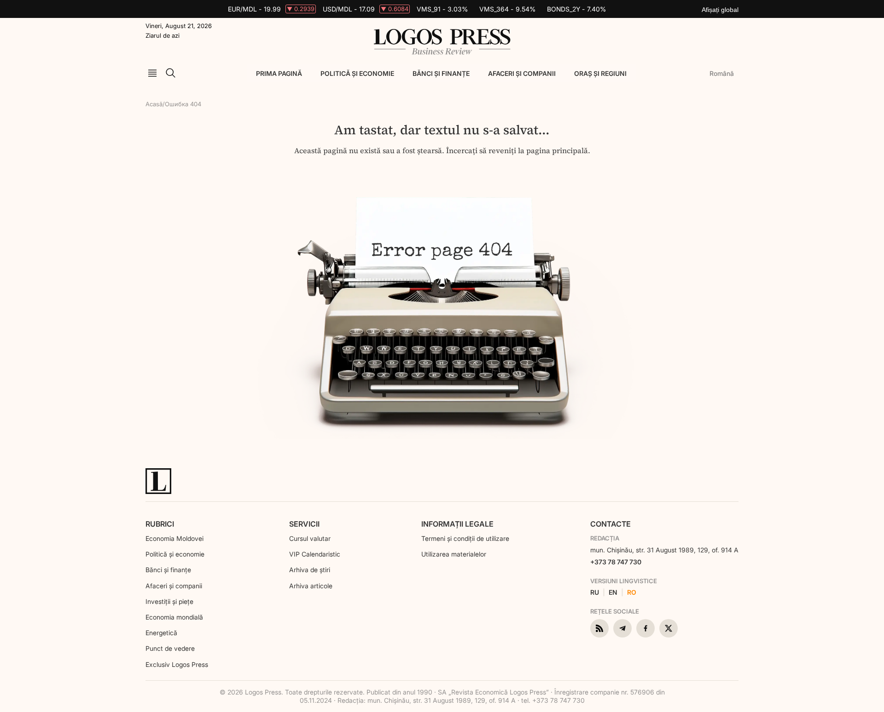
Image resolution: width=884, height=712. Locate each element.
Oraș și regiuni (600, 73)
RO (631, 592)
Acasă (154, 104)
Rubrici (159, 523)
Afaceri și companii (522, 73)
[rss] (599, 628)
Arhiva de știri (309, 570)
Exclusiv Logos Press (176, 664)
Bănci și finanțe (441, 73)
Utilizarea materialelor (453, 554)
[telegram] (622, 628)
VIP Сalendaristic (314, 554)
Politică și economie (357, 73)
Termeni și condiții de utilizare (465, 538)
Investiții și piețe (169, 601)
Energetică (161, 633)
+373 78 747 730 (615, 562)
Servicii (304, 523)
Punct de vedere (170, 648)
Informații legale (457, 523)
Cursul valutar (310, 538)
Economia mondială (174, 617)
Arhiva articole (310, 586)
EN (613, 592)
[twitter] (668, 628)
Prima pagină (279, 73)
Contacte (610, 523)
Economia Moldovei (174, 538)
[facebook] (645, 628)
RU (594, 592)
